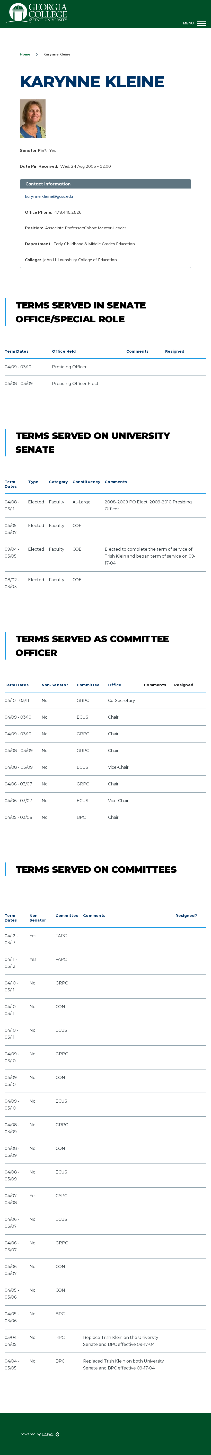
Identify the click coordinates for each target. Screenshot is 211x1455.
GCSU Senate (36, 13)
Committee (88, 685)
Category (58, 482)
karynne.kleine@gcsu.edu (49, 196)
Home (25, 54)
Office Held (64, 351)
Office (114, 685)
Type (33, 482)
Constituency (86, 482)
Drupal (48, 1434)
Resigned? (186, 915)
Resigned (174, 351)
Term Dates (17, 351)
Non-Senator (55, 685)
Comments (137, 351)
